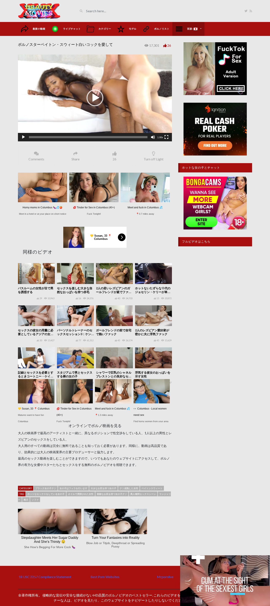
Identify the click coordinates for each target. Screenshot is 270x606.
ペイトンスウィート (152, 488)
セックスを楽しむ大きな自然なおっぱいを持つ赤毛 (74, 290)
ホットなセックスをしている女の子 (46, 494)
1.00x (160, 137)
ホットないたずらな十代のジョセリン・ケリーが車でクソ (152, 292)
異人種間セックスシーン (143, 494)
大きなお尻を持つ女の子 (103, 488)
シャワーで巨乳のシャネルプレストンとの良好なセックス (113, 376)
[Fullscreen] (166, 137)
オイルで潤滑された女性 (80, 494)
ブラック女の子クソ (45, 488)
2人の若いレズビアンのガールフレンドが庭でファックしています (113, 292)
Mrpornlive (165, 577)
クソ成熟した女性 (129, 488)
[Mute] (153, 137)
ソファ (35, 499)
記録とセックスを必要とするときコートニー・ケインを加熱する (35, 376)
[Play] (23, 137)
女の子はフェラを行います (73, 488)
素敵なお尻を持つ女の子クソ (112, 494)
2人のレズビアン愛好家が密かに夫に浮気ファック (152, 332)
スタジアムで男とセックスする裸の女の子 (74, 374)
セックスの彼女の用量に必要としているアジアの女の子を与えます (35, 334)
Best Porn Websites (104, 577)
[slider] (88, 137)
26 (169, 45)
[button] (94, 97)
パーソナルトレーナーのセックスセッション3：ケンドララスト (74, 334)
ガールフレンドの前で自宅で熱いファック (113, 332)
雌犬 (26, 499)
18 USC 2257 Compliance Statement (45, 577)
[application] (95, 98)
